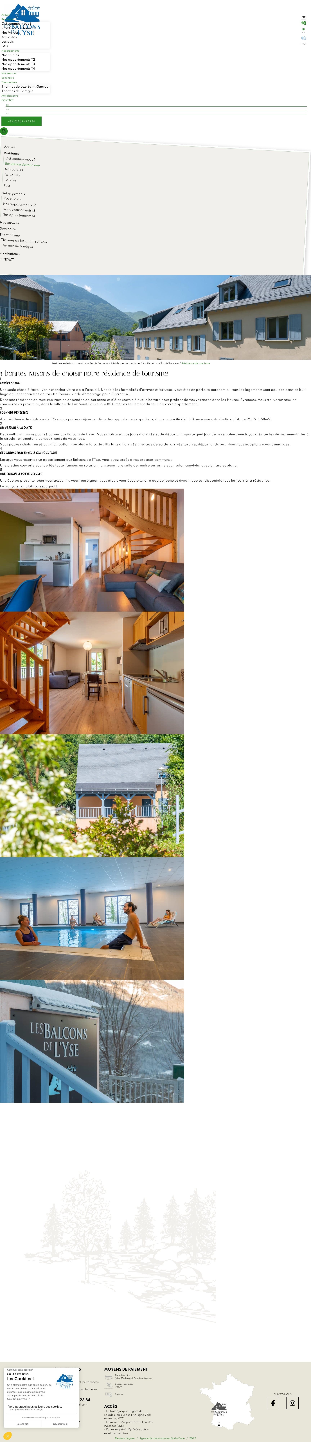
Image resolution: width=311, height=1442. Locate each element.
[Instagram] (292, 1403)
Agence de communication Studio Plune (162, 1438)
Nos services (9, 223)
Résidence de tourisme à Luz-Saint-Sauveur (80, 363)
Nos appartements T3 (18, 64)
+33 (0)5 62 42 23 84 (21, 121)
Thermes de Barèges (17, 91)
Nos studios (10, 55)
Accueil (9, 147)
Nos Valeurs (10, 32)
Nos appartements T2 (18, 59)
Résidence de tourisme (18, 28)
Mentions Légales (125, 1438)
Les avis (7, 41)
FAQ (4, 46)
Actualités (9, 37)
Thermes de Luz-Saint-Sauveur (25, 86)
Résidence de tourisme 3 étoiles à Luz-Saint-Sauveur (145, 363)
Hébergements (13, 193)
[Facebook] (273, 1403)
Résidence (12, 153)
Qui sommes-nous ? (16, 23)
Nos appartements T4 (18, 68)
